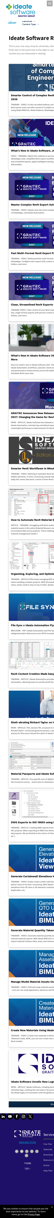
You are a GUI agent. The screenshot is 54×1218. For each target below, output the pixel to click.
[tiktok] (26, 1156)
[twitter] (30, 1116)
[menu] (50, 3)
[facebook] (17, 1116)
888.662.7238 (27, 1142)
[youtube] (10, 1116)
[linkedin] (3, 1116)
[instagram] (23, 1116)
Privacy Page (34, 1214)
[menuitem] (35, 21)
